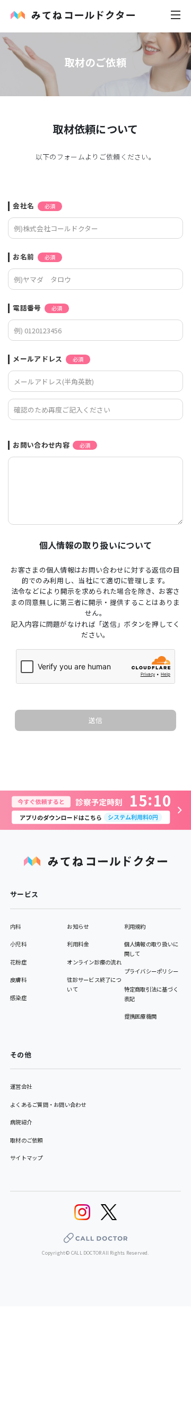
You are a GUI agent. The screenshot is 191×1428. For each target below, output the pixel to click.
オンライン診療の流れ (94, 962)
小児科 (18, 944)
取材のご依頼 (26, 1140)
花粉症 (18, 962)
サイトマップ (26, 1158)
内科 (15, 926)
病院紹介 (21, 1122)
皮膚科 (18, 980)
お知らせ (78, 926)
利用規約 (135, 926)
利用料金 (78, 944)
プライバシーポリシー (151, 971)
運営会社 (21, 1086)
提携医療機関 (140, 1016)
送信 (96, 720)
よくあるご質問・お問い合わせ (48, 1104)
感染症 (18, 998)
